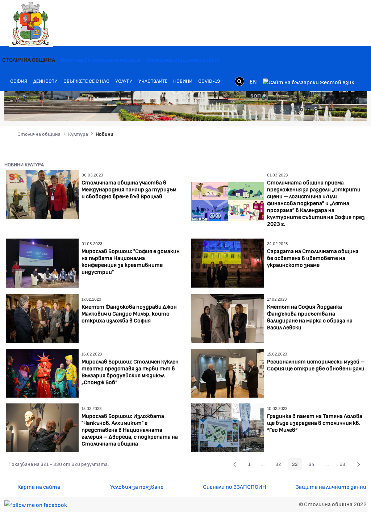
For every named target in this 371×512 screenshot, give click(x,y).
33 (297, 465)
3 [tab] (316, 109)
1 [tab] (301, 109)
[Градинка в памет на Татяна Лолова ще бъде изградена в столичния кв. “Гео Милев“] (227, 426)
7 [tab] (345, 109)
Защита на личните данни (331, 486)
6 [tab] (337, 109)
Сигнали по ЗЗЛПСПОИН (234, 486)
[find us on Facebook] (35, 503)
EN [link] (253, 81)
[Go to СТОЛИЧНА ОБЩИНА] (31, 23)
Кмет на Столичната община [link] (101, 59)
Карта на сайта (38, 486)
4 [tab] (323, 109)
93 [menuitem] (344, 465)
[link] (239, 81)
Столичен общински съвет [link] (183, 59)
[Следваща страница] (358, 464)
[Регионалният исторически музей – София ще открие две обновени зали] (227, 372)
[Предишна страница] (234, 464)
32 (280, 465)
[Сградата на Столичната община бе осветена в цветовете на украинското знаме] (227, 262)
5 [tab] (330, 109)
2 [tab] (308, 109)
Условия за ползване (136, 486)
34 (313, 465)
